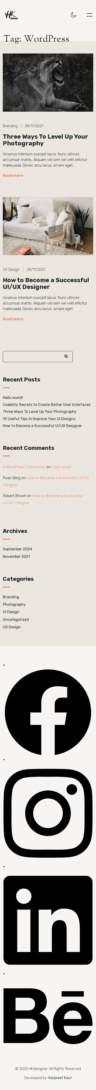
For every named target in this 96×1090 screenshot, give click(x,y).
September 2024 (17, 549)
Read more (13, 175)
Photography (14, 604)
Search (66, 356)
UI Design (11, 612)
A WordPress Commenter (24, 467)
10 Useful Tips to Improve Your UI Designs (39, 419)
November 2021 (16, 556)
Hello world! (13, 397)
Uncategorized (16, 619)
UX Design (12, 627)
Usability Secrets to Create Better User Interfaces (46, 404)
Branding (11, 597)
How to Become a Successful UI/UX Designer (46, 284)
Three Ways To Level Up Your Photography (45, 140)
